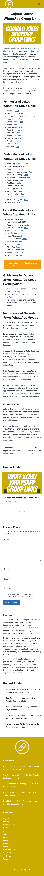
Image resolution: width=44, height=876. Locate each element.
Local (5, 840)
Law (5, 837)
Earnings (6, 822)
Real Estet (7, 853)
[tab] (17, 511)
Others (6, 847)
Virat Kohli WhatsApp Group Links (22, 498)
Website (7, 589)
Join (22, 113)
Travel (5, 859)
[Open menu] (39, 4)
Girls (5, 831)
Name (7, 569)
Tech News (7, 856)
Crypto (6, 819)
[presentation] (22, 483)
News (5, 843)
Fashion (6, 828)
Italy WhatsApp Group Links (34, 450)
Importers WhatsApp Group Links (11, 450)
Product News (9, 850)
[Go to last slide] (5, 491)
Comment (9, 540)
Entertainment (9, 825)
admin (9, 502)
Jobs (5, 834)
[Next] (38, 491)
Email (7, 579)
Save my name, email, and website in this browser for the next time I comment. (21, 596)
